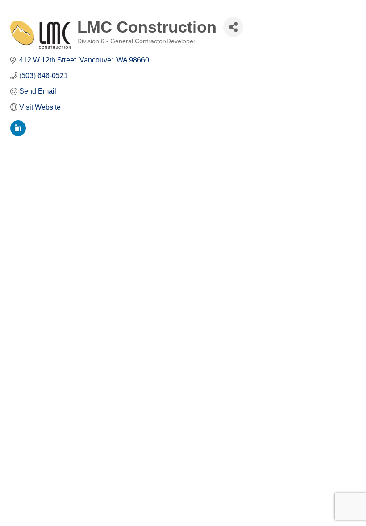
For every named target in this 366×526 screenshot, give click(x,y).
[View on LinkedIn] (18, 133)
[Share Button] (233, 27)
